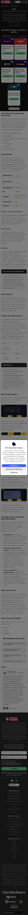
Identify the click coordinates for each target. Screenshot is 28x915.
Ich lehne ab (14, 472)
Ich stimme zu (14, 465)
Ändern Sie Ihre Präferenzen (14, 469)
